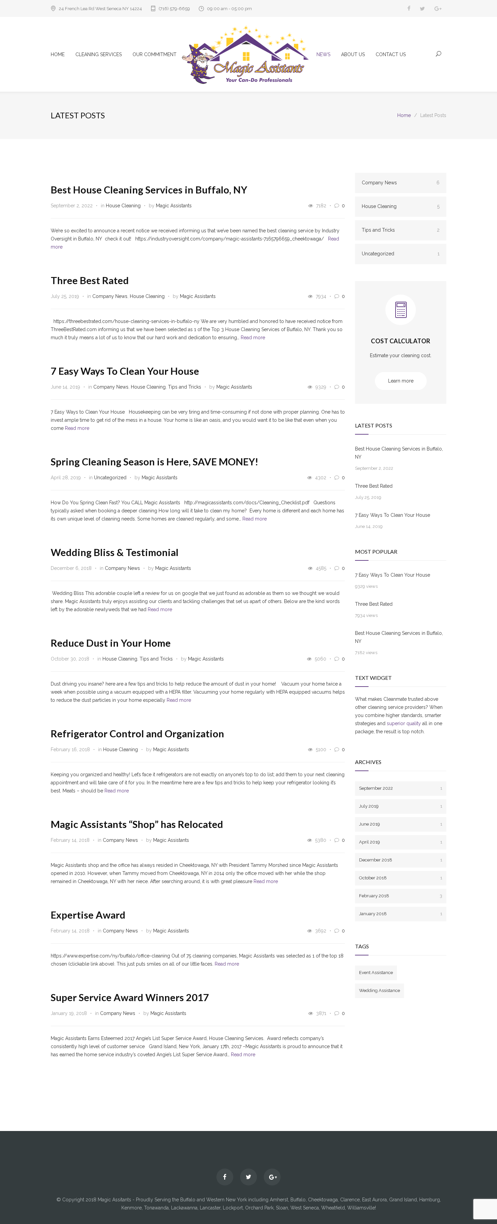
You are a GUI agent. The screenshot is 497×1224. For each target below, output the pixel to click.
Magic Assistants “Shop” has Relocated (137, 824)
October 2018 (400, 877)
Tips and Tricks (184, 387)
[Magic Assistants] (248, 54)
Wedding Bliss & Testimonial (115, 552)
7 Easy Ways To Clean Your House (125, 371)
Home (404, 115)
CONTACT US (391, 54)
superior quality (404, 723)
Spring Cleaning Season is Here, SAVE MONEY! (154, 461)
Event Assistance (376, 972)
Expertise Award (88, 915)
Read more (253, 337)
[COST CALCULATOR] (400, 315)
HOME (58, 54)
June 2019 (400, 824)
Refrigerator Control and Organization (137, 733)
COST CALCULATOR (400, 341)
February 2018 (400, 895)
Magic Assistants (174, 205)
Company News (109, 296)
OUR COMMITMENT (154, 54)
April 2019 (400, 842)
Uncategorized (110, 477)
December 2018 (400, 859)
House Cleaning (123, 205)
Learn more (400, 381)
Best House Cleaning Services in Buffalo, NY (149, 189)
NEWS (323, 54)
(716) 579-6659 (174, 8)
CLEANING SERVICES (98, 54)
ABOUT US (353, 54)
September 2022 (400, 788)
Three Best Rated (90, 280)
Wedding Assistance (379, 990)
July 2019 (400, 806)
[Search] (438, 53)
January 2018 (400, 913)
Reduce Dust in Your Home (111, 643)
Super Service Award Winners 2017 (130, 997)
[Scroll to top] (478, 1205)
